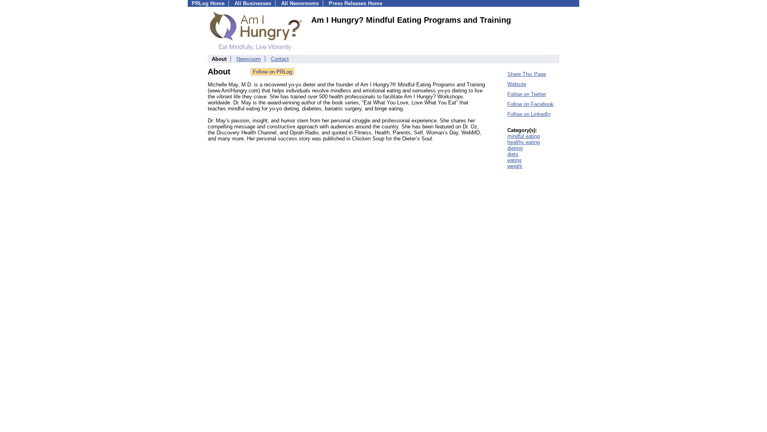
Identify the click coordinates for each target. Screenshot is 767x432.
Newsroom (248, 59)
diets (513, 154)
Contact (280, 59)
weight (514, 166)
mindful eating (523, 136)
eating (514, 160)
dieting (515, 148)
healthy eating (523, 142)
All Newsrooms (300, 3)
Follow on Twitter (526, 94)
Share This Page (526, 74)
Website (516, 84)
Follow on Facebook (530, 104)
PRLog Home (208, 3)
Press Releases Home (355, 3)
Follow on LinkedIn (528, 114)
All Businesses (252, 3)
